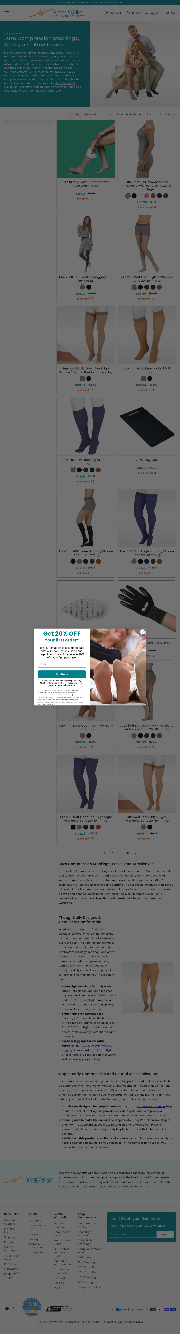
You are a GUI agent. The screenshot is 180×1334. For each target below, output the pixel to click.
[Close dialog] (142, 632)
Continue (62, 674)
